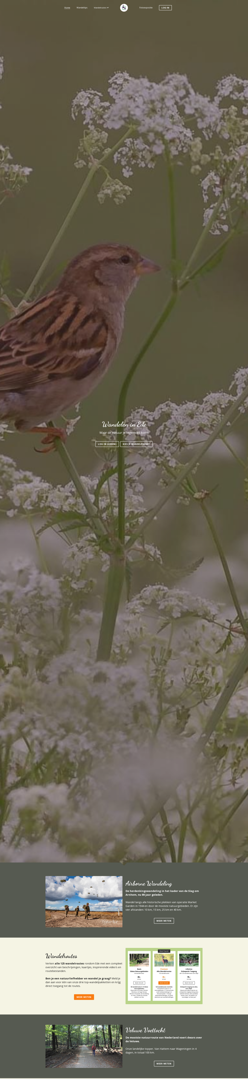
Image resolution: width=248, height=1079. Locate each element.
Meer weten (164, 920)
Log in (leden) (107, 444)
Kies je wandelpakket (136, 444)
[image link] (83, 901)
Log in (165, 7)
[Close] (245, 1024)
